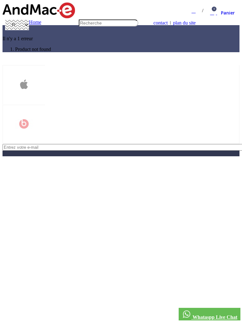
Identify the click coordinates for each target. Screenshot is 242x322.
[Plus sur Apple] (24, 84)
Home (35, 22)
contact (160, 22)
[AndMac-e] (39, 16)
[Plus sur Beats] (24, 124)
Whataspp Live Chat (214, 317)
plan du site (184, 22)
